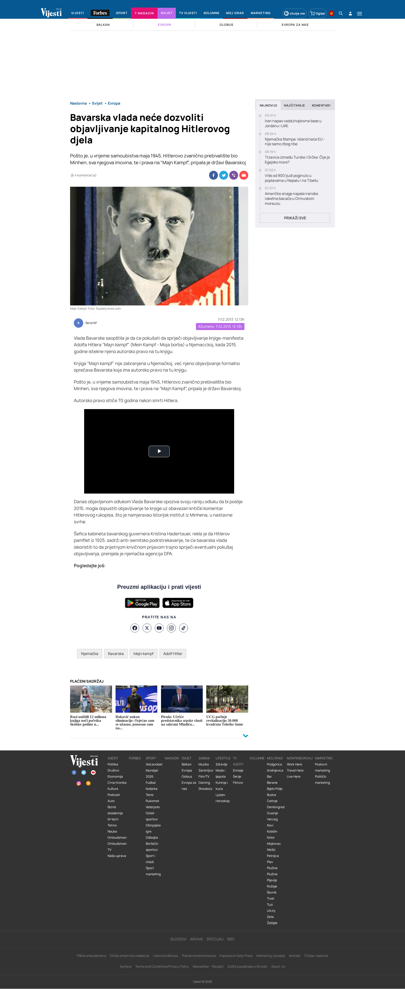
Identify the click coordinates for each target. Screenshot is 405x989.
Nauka (112, 831)
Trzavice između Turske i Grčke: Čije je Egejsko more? (297, 160)
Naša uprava (117, 856)
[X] (146, 628)
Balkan (186, 764)
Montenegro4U (300, 758)
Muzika (204, 764)
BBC (231, 939)
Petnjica (273, 856)
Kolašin (272, 831)
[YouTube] (159, 628)
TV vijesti (238, 761)
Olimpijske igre (153, 828)
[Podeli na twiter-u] (223, 175)
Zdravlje (221, 764)
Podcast (114, 795)
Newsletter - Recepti (208, 966)
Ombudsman (117, 837)
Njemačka (89, 653)
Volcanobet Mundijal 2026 (154, 770)
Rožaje (272, 886)
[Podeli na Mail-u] (243, 175)
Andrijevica (275, 770)
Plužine (272, 868)
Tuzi (270, 904)
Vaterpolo (153, 807)
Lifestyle (223, 758)
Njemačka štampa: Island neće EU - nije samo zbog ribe (295, 142)
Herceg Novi (272, 822)
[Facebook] (134, 628)
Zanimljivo (206, 770)
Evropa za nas (189, 785)
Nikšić (271, 850)
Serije (237, 776)
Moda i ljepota (221, 773)
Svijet (186, 758)
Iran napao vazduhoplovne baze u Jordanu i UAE (293, 123)
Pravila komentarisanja (199, 955)
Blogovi (178, 939)
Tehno (112, 825)
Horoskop (223, 801)
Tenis (150, 795)
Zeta (270, 917)
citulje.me (297, 13)
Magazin (172, 758)
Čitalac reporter (316, 955)
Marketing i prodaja (270, 955)
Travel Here (295, 770)
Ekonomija (115, 776)
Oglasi (320, 13)
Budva (271, 795)
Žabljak (272, 923)
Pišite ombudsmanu (91, 955)
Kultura (113, 789)
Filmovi (238, 782)
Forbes (135, 758)
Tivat (270, 898)
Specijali (215, 939)
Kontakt (295, 955)
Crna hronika (117, 782)
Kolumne (257, 758)
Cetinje (272, 801)
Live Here (293, 776)
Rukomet (152, 801)
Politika (113, 764)
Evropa (187, 770)
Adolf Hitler (172, 653)
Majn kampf (144, 653)
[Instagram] (171, 628)
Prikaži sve (295, 218)
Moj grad (275, 758)
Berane (272, 782)
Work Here (294, 764)
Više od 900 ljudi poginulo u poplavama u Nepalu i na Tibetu (291, 178)
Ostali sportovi (152, 816)
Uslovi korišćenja (165, 955)
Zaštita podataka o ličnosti (247, 966)
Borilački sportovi (152, 846)
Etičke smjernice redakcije (129, 955)
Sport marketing (153, 871)
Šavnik (272, 892)
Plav (270, 862)
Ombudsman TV (117, 846)
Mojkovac (274, 843)
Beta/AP (91, 323)
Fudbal (151, 782)
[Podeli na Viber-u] (233, 175)
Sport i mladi (150, 859)
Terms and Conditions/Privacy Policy (162, 966)
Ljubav (220, 795)
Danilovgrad (276, 807)
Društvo (113, 770)
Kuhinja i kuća (222, 785)
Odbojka (152, 837)
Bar (269, 776)
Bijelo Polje (274, 789)
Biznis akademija (115, 810)
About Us (278, 966)
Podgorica (274, 764)
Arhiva (196, 939)
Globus (187, 776)
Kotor (271, 837)
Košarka (152, 789)
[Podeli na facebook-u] (213, 175)
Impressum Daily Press (236, 955)
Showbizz (205, 789)
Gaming (204, 782)
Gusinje (272, 813)
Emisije (238, 770)
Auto (111, 801)
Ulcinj (271, 911)
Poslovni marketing (322, 767)
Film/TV (204, 776)
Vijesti (113, 758)
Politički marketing (322, 779)
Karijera (125, 966)
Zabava (204, 758)
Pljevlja (272, 880)
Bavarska (116, 653)
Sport (151, 758)
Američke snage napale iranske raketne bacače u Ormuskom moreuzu (291, 198)
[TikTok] (183, 628)
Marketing (324, 758)
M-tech (113, 819)
